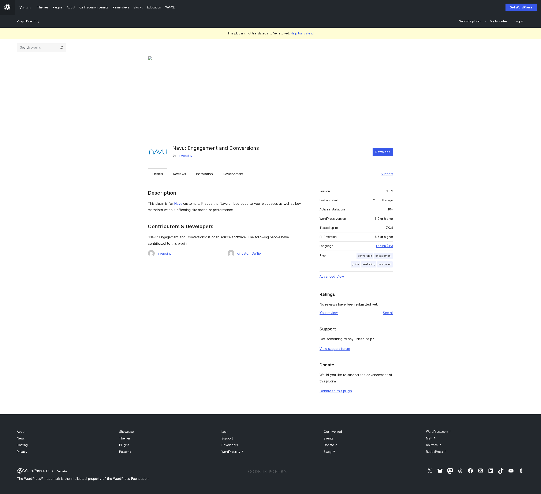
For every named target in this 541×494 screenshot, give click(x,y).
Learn (225, 431)
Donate (331, 445)
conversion (365, 255)
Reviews (179, 174)
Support (387, 174)
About (21, 431)
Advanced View (332, 276)
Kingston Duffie (248, 253)
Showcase (126, 431)
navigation (384, 264)
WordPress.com (439, 431)
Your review (329, 313)
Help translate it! (302, 33)
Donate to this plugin (336, 391)
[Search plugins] (61, 47)
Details (157, 174)
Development (233, 174)
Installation (204, 174)
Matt (431, 438)
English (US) (384, 246)
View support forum (335, 349)
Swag (329, 451)
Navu (178, 203)
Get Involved (333, 431)
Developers (229, 445)
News (21, 438)
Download (382, 152)
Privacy (22, 451)
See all (388, 313)
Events (328, 438)
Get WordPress (521, 7)
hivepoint (185, 155)
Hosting (22, 445)
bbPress (433, 445)
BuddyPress (436, 451)
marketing (368, 264)
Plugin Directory (28, 21)
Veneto (62, 471)
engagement (383, 255)
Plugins (124, 445)
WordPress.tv (232, 451)
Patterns (125, 451)
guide (355, 264)
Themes (125, 438)
